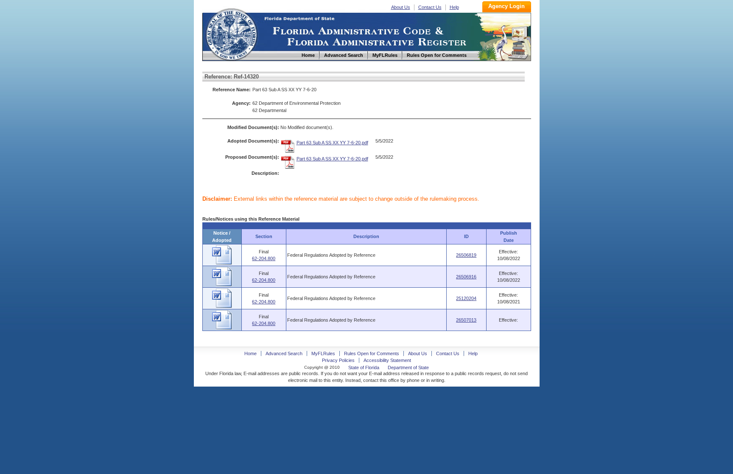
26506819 (466, 255)
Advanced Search (284, 353)
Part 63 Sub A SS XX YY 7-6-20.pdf (332, 142)
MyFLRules (323, 353)
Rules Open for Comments (371, 353)
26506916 (466, 276)
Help (454, 7)
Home (231, 33)
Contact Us (430, 7)
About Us (400, 7)
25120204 (466, 298)
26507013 (466, 320)
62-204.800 (263, 258)
